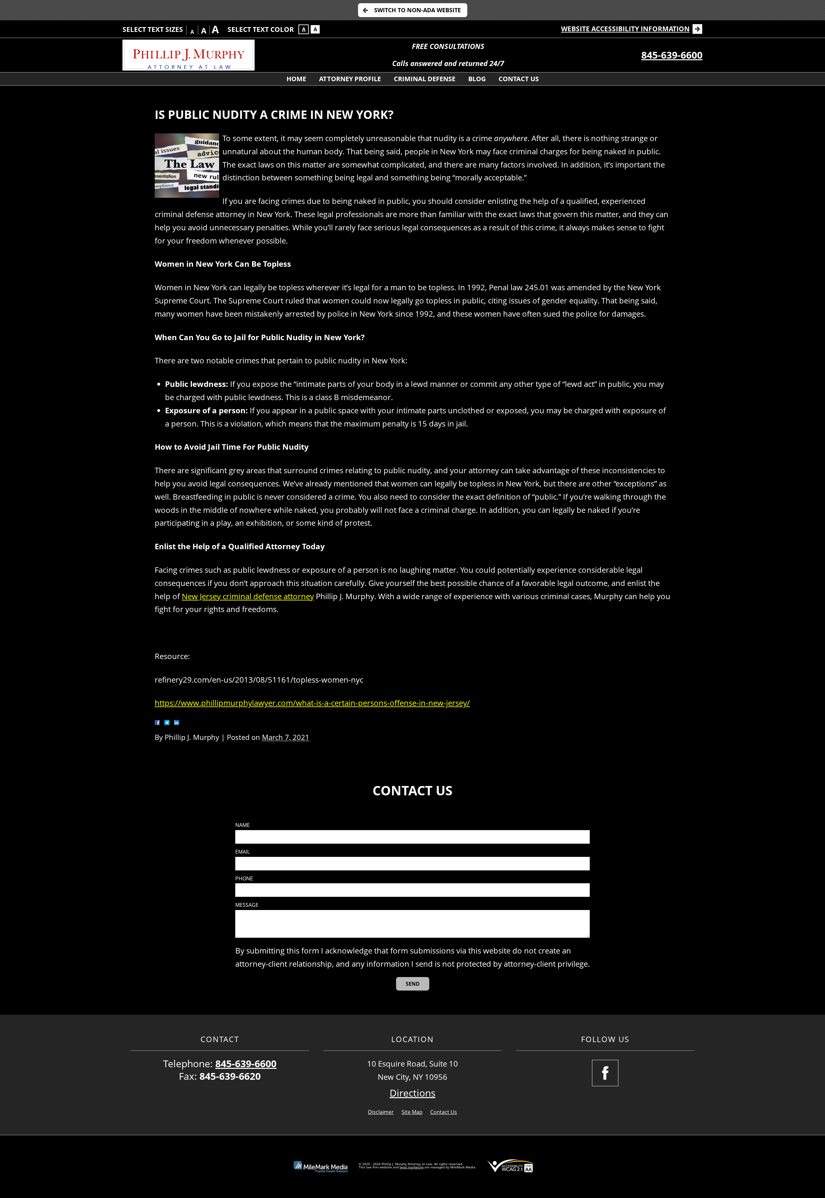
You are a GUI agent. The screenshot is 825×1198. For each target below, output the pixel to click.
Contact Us (519, 78)
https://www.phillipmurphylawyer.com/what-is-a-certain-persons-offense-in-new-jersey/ (312, 702)
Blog (477, 78)
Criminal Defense (424, 78)
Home (296, 78)
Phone (244, 878)
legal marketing (411, 1167)
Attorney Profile (350, 78)
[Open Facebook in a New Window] (605, 1073)
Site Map (412, 1112)
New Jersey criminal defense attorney (248, 596)
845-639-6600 (672, 55)
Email (242, 851)
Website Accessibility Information (625, 28)
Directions (412, 1093)
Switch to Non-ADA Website (417, 10)
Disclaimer (381, 1112)
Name (242, 825)
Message (246, 905)
